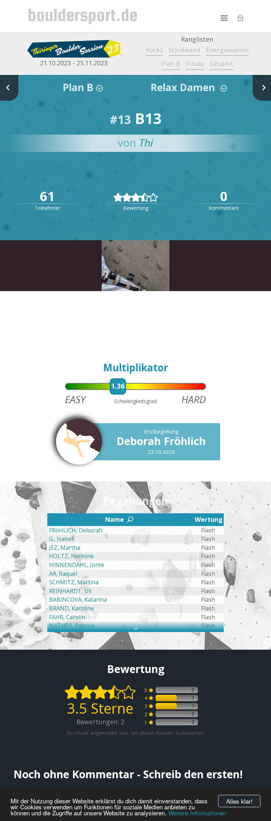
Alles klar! (239, 801)
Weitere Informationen (197, 812)
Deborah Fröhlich (161, 441)
